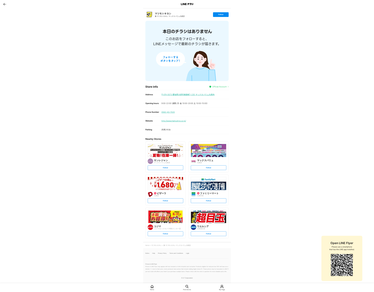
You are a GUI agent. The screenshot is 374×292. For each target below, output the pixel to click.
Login (187, 253)
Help (153, 253)
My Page (222, 289)
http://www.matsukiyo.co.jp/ (173, 121)
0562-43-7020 (168, 112)
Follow (220, 15)
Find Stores (187, 289)
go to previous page (4, 4)
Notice (147, 253)
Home (152, 289)
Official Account (219, 86)
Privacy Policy (162, 253)
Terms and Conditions (176, 253)
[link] (149, 15)
